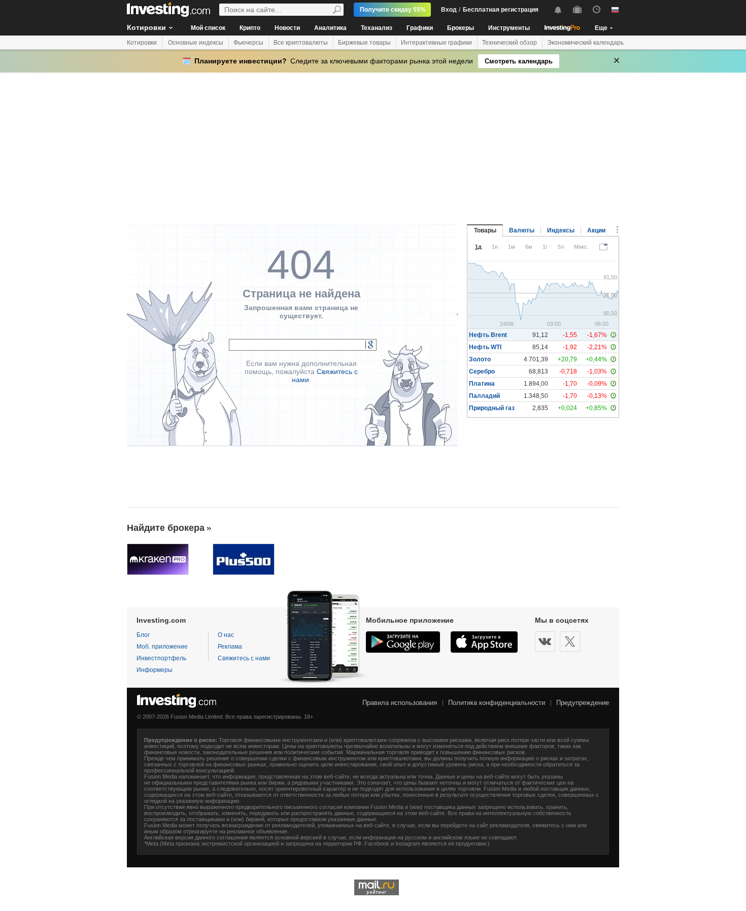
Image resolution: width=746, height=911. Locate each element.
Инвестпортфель (161, 658)
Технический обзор (509, 42)
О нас (226, 634)
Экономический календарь (585, 42)
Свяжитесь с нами (244, 658)
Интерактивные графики (436, 42)
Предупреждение (582, 702)
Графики (419, 27)
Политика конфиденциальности (496, 702)
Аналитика (330, 27)
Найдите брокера (166, 528)
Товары (485, 230)
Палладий (484, 395)
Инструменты (509, 27)
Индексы (560, 230)
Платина (482, 383)
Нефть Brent (488, 335)
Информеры (155, 669)
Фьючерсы (248, 42)
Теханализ (376, 27)
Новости (287, 27)
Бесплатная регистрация (500, 9)
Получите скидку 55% (393, 9)
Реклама (230, 646)
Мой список (208, 27)
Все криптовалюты (301, 42)
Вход (449, 9)
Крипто (250, 27)
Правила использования (399, 702)
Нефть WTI (485, 347)
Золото (480, 359)
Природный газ (492, 408)
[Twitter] (570, 641)
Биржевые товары (364, 42)
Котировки (146, 27)
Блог (143, 634)
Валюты (521, 230)
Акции (596, 230)
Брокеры (460, 27)
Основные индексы (195, 42)
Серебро (482, 371)
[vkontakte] (545, 641)
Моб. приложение (162, 646)
